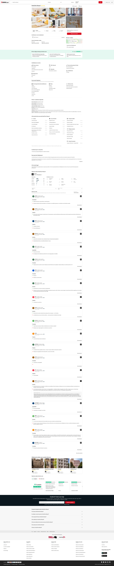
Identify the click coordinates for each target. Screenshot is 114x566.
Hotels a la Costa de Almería (80, 556)
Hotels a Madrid (28, 558)
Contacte (103, 544)
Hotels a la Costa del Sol (79, 554)
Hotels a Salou (28, 544)
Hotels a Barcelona (29, 556)
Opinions (5, 548)
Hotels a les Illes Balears (55, 544)
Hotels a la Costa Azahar (80, 544)
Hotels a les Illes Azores (55, 550)
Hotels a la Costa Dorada (80, 550)
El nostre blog (6, 550)
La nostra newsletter (7, 546)
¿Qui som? (5, 544)
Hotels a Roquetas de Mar (30, 552)
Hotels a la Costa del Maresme (80, 552)
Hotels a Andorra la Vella (30, 548)
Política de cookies (22, 564)
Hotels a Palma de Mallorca (30, 550)
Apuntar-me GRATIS (70, 502)
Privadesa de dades (14, 564)
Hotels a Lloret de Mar (29, 546)
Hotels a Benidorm (29, 554)
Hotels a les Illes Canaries (55, 546)
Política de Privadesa (66, 504)
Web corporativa (104, 546)
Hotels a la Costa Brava (79, 548)
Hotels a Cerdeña (54, 548)
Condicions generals (7, 564)
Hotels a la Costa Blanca (79, 546)
